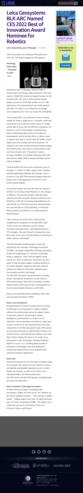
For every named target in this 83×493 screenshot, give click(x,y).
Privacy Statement (42, 485)
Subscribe (66, 65)
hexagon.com (19, 343)
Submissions (55, 485)
